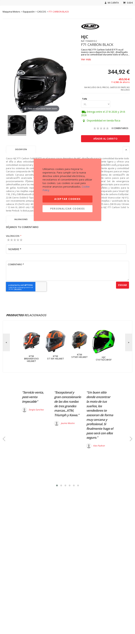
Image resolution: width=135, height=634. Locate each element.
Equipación (29, 11)
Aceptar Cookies (67, 199)
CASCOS (41, 11)
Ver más (86, 59)
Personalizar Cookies (67, 208)
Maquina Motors (11, 11)
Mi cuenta (113, 2)
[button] (57, 485)
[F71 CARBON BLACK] (17, 125)
